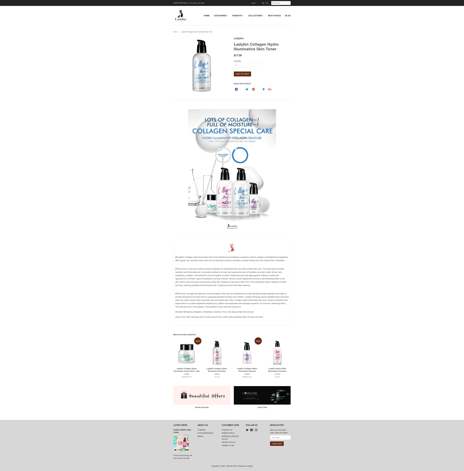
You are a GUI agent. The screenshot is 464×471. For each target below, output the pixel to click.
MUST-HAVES (274, 15)
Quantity (237, 61)
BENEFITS (237, 15)
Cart (266, 3)
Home (175, 32)
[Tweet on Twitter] (246, 93)
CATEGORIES (220, 15)
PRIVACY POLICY (229, 442)
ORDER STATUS (228, 433)
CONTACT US (227, 430)
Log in (253, 3)
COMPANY (202, 430)
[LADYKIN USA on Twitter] (247, 430)
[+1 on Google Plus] (270, 93)
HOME (207, 15)
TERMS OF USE (228, 445)
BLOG (288, 15)
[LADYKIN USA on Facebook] (251, 430)
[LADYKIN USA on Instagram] (256, 430)
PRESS (200, 436)
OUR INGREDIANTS (205, 433)
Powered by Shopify (245, 466)
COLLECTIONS (255, 15)
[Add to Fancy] (263, 93)
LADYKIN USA (231, 466)
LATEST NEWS (180, 425)
